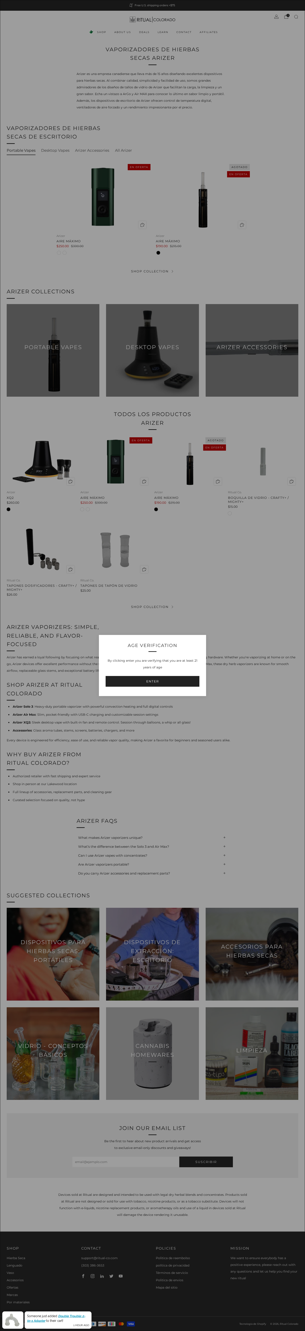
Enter (152, 681)
